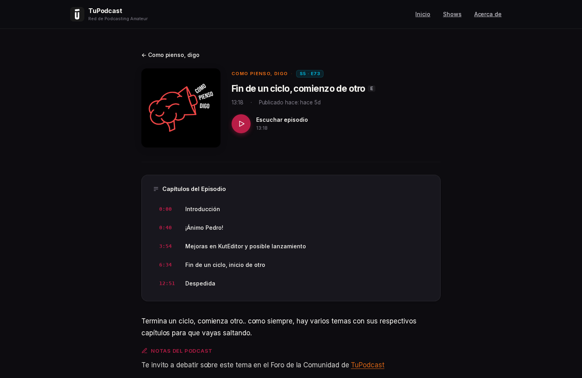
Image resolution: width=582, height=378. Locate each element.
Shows (452, 14)
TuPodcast (367, 365)
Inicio (422, 14)
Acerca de (488, 14)
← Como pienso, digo (170, 54)
